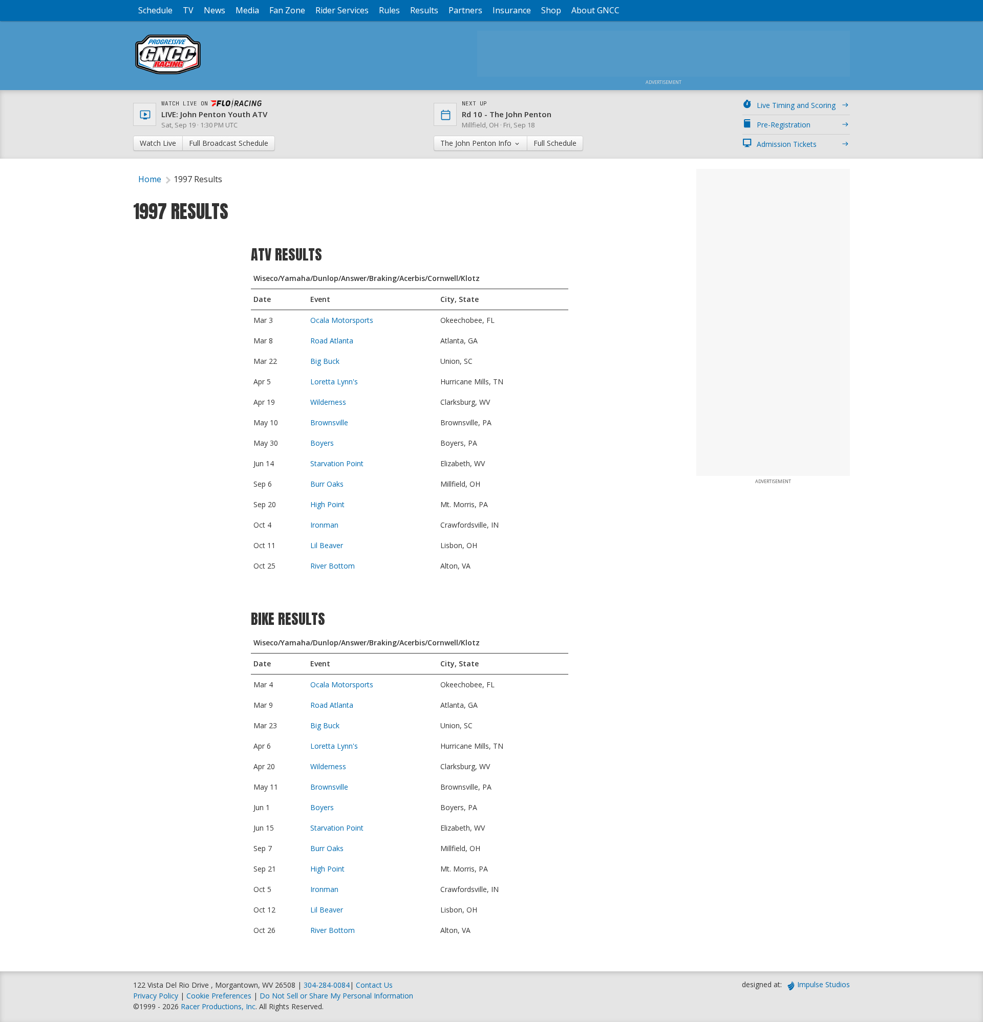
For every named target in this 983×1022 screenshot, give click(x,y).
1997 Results (198, 179)
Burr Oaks (327, 484)
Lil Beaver (326, 545)
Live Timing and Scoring (796, 105)
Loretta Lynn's (334, 381)
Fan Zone (287, 10)
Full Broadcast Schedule (228, 143)
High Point (327, 504)
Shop (551, 10)
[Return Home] (168, 74)
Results (424, 10)
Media (247, 10)
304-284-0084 (327, 985)
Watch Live (158, 143)
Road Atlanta (331, 340)
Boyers (322, 443)
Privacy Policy (155, 996)
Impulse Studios (823, 984)
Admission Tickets (787, 144)
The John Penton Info (477, 143)
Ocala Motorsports (341, 320)
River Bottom (332, 566)
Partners (465, 10)
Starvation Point (337, 463)
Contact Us (374, 985)
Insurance (512, 10)
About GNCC (595, 10)
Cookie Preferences (219, 996)
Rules (389, 10)
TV (188, 10)
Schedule (155, 10)
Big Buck (324, 361)
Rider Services (342, 10)
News (214, 10)
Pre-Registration (783, 124)
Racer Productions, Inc (218, 1006)
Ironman (324, 525)
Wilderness (328, 402)
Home (149, 179)
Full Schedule (554, 143)
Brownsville (329, 422)
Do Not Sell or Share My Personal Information (336, 996)
